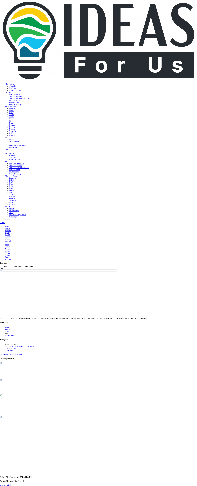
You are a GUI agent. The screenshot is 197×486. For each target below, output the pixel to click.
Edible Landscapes (16, 104)
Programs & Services (16, 94)
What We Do (9, 92)
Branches (12, 109)
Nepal (11, 123)
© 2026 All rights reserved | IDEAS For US (16, 477)
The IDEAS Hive (15, 96)
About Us (12, 86)
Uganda (12, 135)
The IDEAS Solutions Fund (19, 98)
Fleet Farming (14, 102)
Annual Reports (15, 90)
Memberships (14, 141)
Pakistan (12, 129)
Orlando (12, 125)
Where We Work (11, 107)
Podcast (7, 235)
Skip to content (5, 485)
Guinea (11, 117)
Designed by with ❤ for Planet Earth (13, 481)
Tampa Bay (13, 131)
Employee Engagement (17, 145)
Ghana (11, 115)
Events (11, 139)
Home (7, 227)
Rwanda (12, 127)
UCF (11, 133)
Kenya (11, 119)
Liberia (11, 121)
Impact (7, 233)
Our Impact (13, 88)
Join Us (7, 137)
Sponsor (7, 237)
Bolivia (11, 111)
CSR (11, 143)
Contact (7, 149)
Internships (13, 147)
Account (8, 241)
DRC (11, 113)
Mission (7, 229)
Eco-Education (14, 100)
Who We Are (9, 84)
